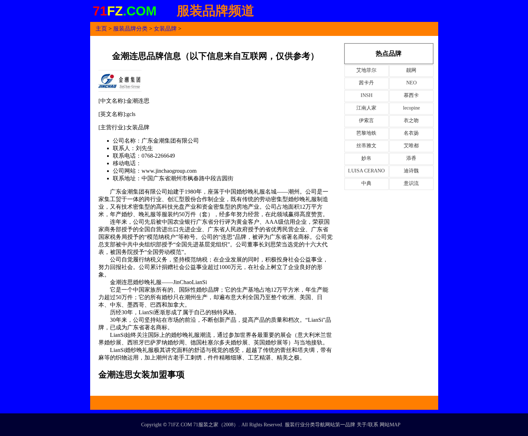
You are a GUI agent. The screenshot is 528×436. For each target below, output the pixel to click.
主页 (101, 28)
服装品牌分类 (130, 28)
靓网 (411, 70)
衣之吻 (411, 120)
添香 (411, 158)
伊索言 (366, 120)
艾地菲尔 (366, 70)
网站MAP (390, 424)
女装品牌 (165, 28)
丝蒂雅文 (366, 145)
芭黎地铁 (366, 133)
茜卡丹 (366, 82)
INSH (366, 95)
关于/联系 (367, 424)
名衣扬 (411, 133)
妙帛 (366, 158)
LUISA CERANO (366, 170)
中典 (366, 183)
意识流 (411, 183)
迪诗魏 (411, 170)
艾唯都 (411, 145)
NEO (411, 82)
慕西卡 (411, 95)
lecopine (411, 108)
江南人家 (366, 108)
